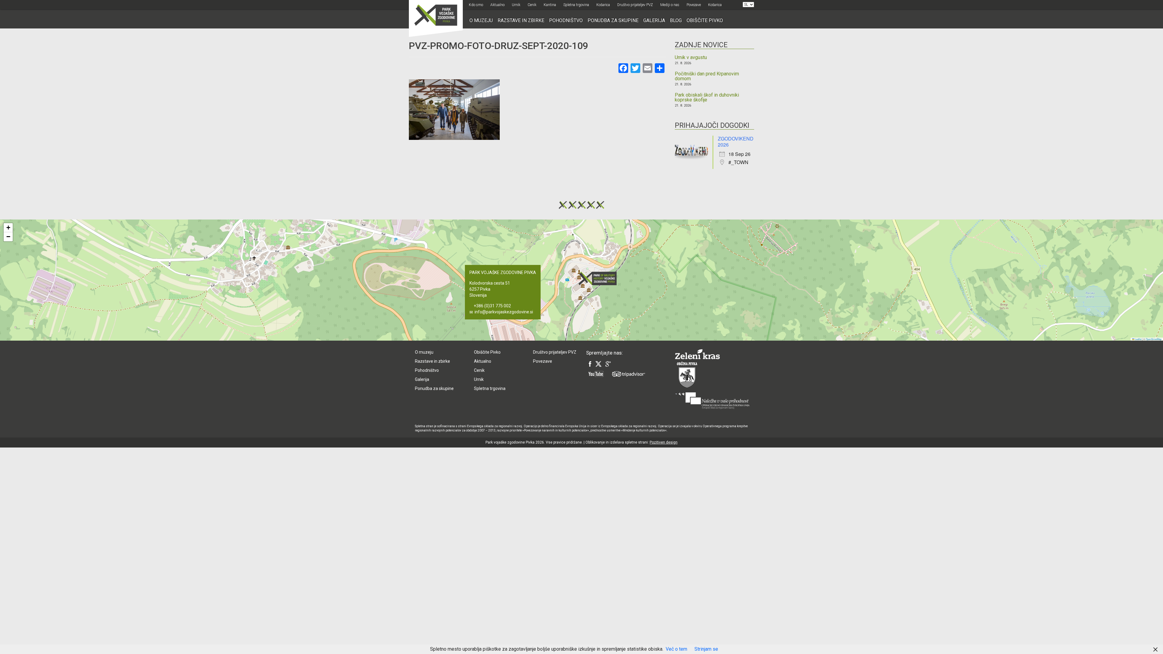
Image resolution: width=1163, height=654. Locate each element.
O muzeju (481, 20)
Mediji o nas (669, 5)
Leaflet (1137, 339)
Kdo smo (476, 5)
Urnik (516, 5)
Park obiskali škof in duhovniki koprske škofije (707, 97)
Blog (676, 20)
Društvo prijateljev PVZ (635, 5)
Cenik (532, 5)
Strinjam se (706, 649)
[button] (599, 278)
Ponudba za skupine (613, 20)
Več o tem (676, 649)
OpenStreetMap (1153, 339)
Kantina (550, 5)
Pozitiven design (664, 442)
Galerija (654, 20)
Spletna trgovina (576, 5)
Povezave (694, 5)
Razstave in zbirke (521, 20)
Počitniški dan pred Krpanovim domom (707, 76)
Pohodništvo (566, 20)
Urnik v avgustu (691, 57)
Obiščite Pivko (705, 20)
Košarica (603, 5)
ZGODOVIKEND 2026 (736, 141)
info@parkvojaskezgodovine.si (504, 311)
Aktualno (497, 5)
